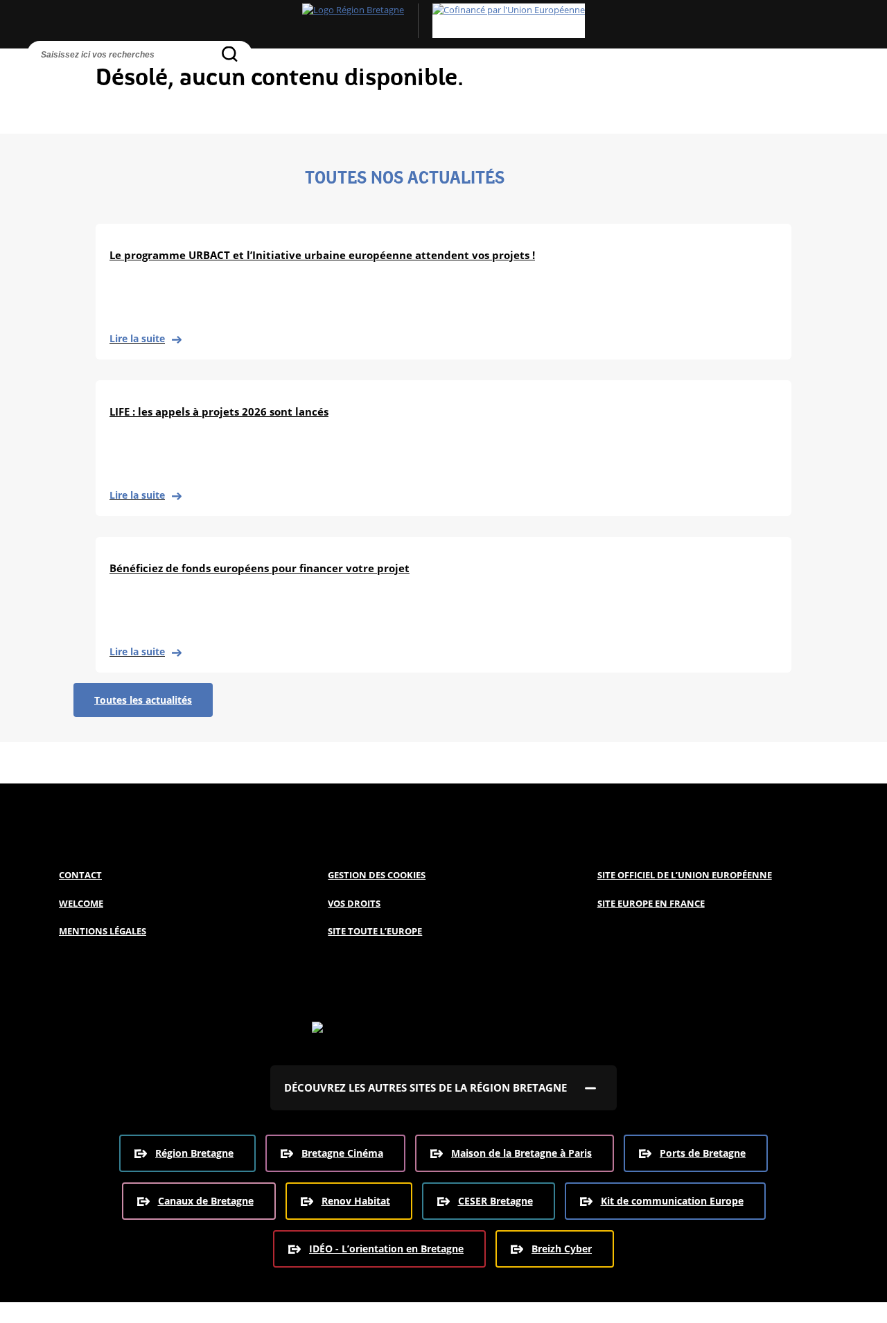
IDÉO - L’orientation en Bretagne (386, 1248)
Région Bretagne (194, 1153)
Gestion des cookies (376, 875)
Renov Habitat (356, 1200)
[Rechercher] (230, 53)
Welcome (81, 903)
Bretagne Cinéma (342, 1153)
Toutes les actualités (143, 700)
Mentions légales (102, 931)
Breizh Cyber (562, 1248)
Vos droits (354, 903)
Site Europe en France (651, 903)
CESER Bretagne (495, 1200)
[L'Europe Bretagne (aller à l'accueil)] (443, 20)
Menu (70, 79)
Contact (80, 875)
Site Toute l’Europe (375, 931)
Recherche (40, 79)
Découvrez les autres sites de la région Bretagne (425, 1087)
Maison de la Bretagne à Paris (521, 1153)
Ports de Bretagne (703, 1153)
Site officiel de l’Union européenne (684, 875)
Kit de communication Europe (672, 1200)
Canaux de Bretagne (206, 1200)
